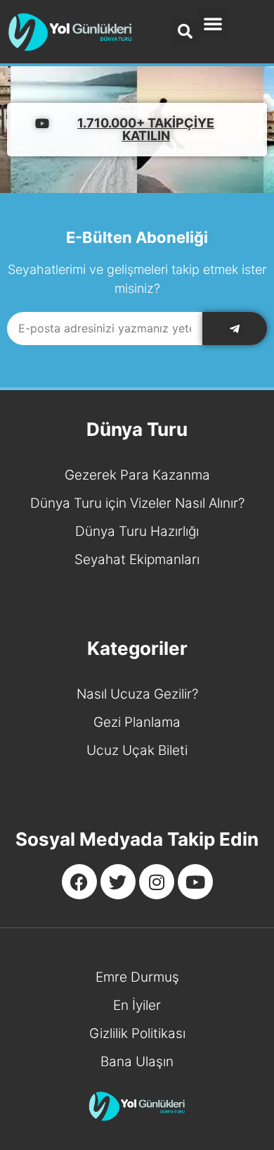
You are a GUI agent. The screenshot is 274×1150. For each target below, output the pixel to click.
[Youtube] (195, 881)
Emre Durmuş (137, 977)
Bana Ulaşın (137, 1062)
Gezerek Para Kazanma (137, 475)
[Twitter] (118, 881)
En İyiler (137, 1005)
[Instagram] (156, 881)
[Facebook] (79, 881)
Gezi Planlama (137, 722)
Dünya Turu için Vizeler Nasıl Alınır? (137, 503)
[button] (213, 23)
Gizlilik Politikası (137, 1033)
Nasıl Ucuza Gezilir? (137, 694)
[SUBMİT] (235, 328)
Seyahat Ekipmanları (137, 559)
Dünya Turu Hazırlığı (137, 531)
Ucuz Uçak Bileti (137, 750)
